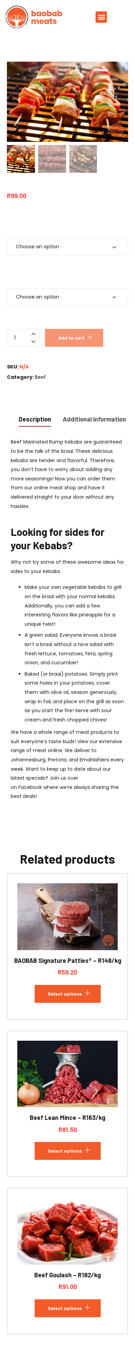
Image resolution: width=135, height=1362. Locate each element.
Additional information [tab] (94, 419)
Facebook (30, 787)
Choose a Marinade (38, 276)
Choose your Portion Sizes (46, 226)
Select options (65, 994)
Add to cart (71, 338)
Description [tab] (35, 419)
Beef (40, 377)
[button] (101, 17)
